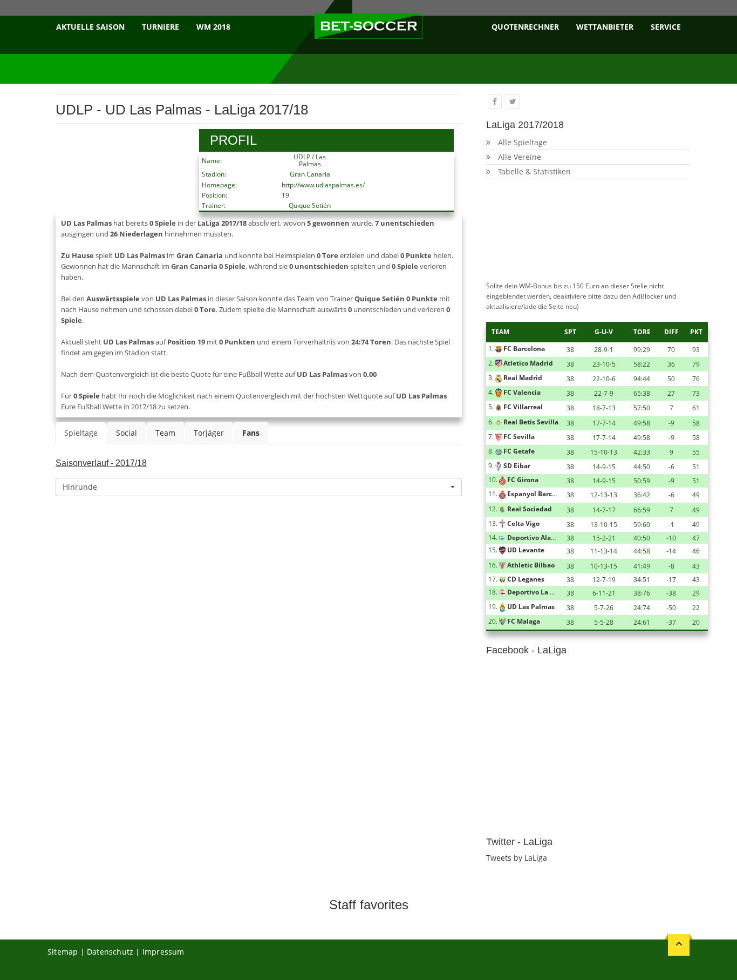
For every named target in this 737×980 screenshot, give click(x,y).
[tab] (251, 433)
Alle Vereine (519, 157)
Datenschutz (110, 952)
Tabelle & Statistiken (534, 171)
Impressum (163, 952)
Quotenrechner (525, 27)
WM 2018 (213, 27)
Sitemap (62, 952)
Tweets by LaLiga (516, 858)
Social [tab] (126, 433)
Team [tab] (165, 433)
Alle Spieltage (522, 142)
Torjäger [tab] (209, 433)
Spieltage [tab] (81, 433)
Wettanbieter (604, 27)
